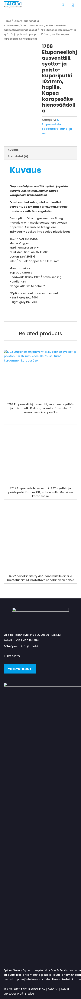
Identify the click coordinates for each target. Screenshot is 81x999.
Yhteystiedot (19, 669)
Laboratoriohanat (32, 25)
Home (7, 21)
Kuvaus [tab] (13, 150)
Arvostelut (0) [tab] (18, 156)
